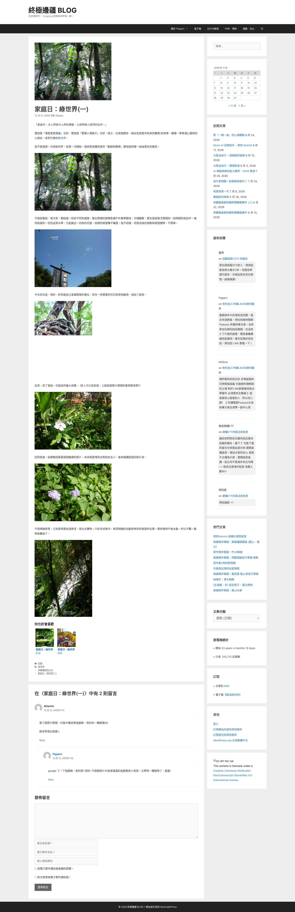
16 (228, 88)
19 (249, 88)
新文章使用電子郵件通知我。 (54, 877)
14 (215, 88)
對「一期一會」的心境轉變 (229, 135)
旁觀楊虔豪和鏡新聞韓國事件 (230, 212)
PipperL (58, 754)
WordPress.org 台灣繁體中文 (230, 740)
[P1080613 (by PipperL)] (73, 448)
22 (222, 93)
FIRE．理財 (231, 28)
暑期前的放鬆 (221, 196)
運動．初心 (248, 28)
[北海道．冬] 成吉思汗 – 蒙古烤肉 (233, 585)
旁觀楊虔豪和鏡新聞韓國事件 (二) (232, 202)
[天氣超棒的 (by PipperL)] (73, 286)
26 (249, 93)
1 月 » (242, 105)
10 (235, 83)
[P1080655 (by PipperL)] (73, 520)
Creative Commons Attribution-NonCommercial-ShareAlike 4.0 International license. (232, 775)
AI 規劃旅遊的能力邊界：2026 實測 (234, 171)
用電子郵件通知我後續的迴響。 (55, 868)
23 (228, 93)
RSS (226, 686)
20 (255, 88)
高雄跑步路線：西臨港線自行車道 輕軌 (235, 557)
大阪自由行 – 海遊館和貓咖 (229, 155)
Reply (42, 740)
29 (222, 98)
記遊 (40, 663)
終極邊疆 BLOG (52, 10)
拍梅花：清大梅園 (223, 579)
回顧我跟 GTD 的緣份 (235, 258)
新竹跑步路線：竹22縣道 (227, 552)
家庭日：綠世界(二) (47, 673)
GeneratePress (168, 906)
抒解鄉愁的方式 (45, 670)
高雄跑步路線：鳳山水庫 (227, 590)
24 (235, 93)
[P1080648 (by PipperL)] (63, 377)
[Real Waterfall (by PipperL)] (63, 615)
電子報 (197, 28)
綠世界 (62, 138)
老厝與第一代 (221, 191)
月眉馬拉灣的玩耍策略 (226, 568)
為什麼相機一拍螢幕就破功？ (230, 181)
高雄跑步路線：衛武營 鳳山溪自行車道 (235, 573)
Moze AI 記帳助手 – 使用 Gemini (232, 145)
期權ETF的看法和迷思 (235, 432)
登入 (215, 724)
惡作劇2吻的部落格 (224, 563)
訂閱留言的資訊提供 (225, 734)
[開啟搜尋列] (262, 28)
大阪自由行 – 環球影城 (226, 165)
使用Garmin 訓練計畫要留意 (229, 536)
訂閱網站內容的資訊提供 (227, 729)
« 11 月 (232, 105)
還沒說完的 (232, 694)
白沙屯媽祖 (213, 28)
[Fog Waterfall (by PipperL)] (73, 209)
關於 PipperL (178, 28)
